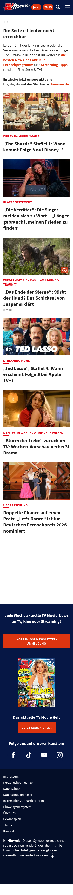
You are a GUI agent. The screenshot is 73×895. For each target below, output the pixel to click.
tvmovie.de (60, 84)
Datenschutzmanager (17, 795)
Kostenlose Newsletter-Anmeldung (36, 641)
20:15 (48, 7)
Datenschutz (11, 788)
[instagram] (60, 755)
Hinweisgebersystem (17, 807)
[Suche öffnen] (58, 7)
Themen (9, 825)
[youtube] (44, 755)
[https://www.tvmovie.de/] (16, 7)
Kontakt (8, 831)
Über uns (9, 813)
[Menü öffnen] (67, 7)
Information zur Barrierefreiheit (24, 801)
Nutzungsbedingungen (18, 782)
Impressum (11, 776)
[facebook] (13, 755)
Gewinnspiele (12, 819)
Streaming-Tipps (54, 65)
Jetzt (36, 7)
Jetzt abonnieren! (37, 728)
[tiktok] (29, 755)
